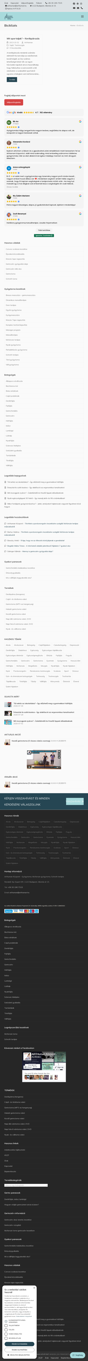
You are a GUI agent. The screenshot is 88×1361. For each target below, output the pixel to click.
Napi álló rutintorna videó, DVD (18, 619)
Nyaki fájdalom (69, 666)
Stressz (75, 671)
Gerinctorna (10, 274)
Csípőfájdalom (44, 645)
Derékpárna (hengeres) (15, 594)
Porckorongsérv (19, 671)
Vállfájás (9, 465)
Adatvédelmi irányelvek (24, 1316)
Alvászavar (18, 645)
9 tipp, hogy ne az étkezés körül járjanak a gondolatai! (42, 540)
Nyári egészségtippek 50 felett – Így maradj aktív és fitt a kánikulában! (36, 498)
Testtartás (66, 676)
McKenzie (20, 666)
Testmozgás (20, 45)
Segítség (79, 1355)
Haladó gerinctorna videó (16, 609)
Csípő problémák (12, 396)
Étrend (76, 681)
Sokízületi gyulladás (14, 450)
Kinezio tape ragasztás (15, 259)
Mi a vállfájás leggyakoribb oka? (19, 578)
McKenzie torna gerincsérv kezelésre (19, 1230)
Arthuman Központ (40, 1354)
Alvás (8, 645)
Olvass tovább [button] (12, 187)
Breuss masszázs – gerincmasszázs (20, 295)
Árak (6, 1161)
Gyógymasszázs (13, 315)
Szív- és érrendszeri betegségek (19, 676)
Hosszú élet (75, 661)
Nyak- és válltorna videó (16, 629)
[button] (82, 17)
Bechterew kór (12, 386)
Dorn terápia (11, 305)
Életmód (66, 681)
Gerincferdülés (12, 411)
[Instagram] (81, 4)
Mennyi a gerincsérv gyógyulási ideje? (37, 551)
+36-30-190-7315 (55, 3)
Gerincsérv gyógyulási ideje (17, 264)
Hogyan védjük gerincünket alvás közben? (21, 1204)
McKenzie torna (10, 1034)
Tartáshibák (11, 455)
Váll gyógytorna (12, 364)
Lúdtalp (9, 436)
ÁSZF (6, 1155)
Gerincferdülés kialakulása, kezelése (20, 568)
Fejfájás (9, 406)
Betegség (31, 645)
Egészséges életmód (14, 655)
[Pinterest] (77, 4)
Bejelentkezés (10, 1171)
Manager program (13, 330)
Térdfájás (10, 460)
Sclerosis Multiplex (13, 445)
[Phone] (82, 8)
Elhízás (49, 655)
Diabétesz (22, 650)
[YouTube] (74, 8)
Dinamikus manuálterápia (16, 300)
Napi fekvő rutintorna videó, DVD (19, 624)
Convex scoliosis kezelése (16, 249)
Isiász (8, 426)
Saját (12, 45)
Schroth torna (11, 279)
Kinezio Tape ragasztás (15, 320)
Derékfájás (10, 401)
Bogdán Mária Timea (15, 546)
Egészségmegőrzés (35, 655)
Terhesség (40, 676)
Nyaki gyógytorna (13, 345)
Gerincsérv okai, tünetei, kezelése (18, 1220)
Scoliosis (57, 671)
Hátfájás (9, 421)
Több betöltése (44, 230)
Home (72, 25)
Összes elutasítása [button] (19, 1350)
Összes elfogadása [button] (19, 1344)
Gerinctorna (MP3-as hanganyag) (19, 604)
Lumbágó (9, 430)
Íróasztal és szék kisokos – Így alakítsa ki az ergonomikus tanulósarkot (36, 487)
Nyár (8, 671)
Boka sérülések (12, 391)
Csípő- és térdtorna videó (16, 599)
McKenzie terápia (13, 340)
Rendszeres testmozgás (40, 671)
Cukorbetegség (60, 645)
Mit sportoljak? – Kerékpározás (23, 38)
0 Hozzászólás (15, 48)
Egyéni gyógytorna (13, 310)
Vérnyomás (54, 681)
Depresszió (74, 645)
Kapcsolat (8, 1166)
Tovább (12, 79)
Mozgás (44, 666)
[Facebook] (74, 4)
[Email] (78, 8)
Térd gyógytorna (13, 360)
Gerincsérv (10, 416)
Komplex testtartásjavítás (16, 325)
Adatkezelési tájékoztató (14, 1150)
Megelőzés (32, 666)
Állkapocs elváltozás (14, 381)
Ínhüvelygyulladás (13, 573)
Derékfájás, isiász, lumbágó (15, 1199)
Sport (66, 671)
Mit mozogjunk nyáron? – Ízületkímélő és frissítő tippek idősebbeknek (35, 493)
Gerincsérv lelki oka (13, 269)
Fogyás (69, 655)
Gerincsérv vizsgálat (12, 1225)
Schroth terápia (12, 355)
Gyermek (50, 661)
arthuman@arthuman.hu (16, 6)
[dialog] (19, 1322)
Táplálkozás (11, 681)
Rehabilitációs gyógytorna (16, 350)
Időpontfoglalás (14, 102)
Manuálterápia (12, 335)
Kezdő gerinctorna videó (16, 614)
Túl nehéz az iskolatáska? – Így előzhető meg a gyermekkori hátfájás (35, 482)
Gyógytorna (62, 661)
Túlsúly (33, 681)
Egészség (34, 650)
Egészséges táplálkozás (52, 650)
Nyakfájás (10, 440)
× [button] (34, 1288)
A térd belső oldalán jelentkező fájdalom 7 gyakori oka (48, 546)
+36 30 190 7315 (15, 887)
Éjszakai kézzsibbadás (15, 254)
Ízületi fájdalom (12, 686)
